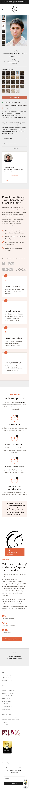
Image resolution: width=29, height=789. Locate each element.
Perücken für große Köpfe (8, 690)
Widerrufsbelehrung (7, 677)
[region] (14, 655)
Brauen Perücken (6, 701)
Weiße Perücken (6, 709)
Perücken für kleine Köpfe (8, 693)
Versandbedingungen (7, 680)
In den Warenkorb (14, 97)
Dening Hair (5, 725)
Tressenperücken (6, 714)
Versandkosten (12, 61)
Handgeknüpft (5, 722)
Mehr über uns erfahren (12, 639)
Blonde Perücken (6, 698)
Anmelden (14, 783)
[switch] (25, 787)
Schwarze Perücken (7, 706)
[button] (3, 17)
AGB (3, 672)
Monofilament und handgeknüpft (10, 719)
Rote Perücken (5, 704)
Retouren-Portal (6, 683)
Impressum (5, 669)
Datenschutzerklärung (7, 675)
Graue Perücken (6, 711)
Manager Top (14, 51)
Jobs (3, 685)
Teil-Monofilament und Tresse (9, 717)
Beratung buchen (14, 175)
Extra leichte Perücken (7, 696)
